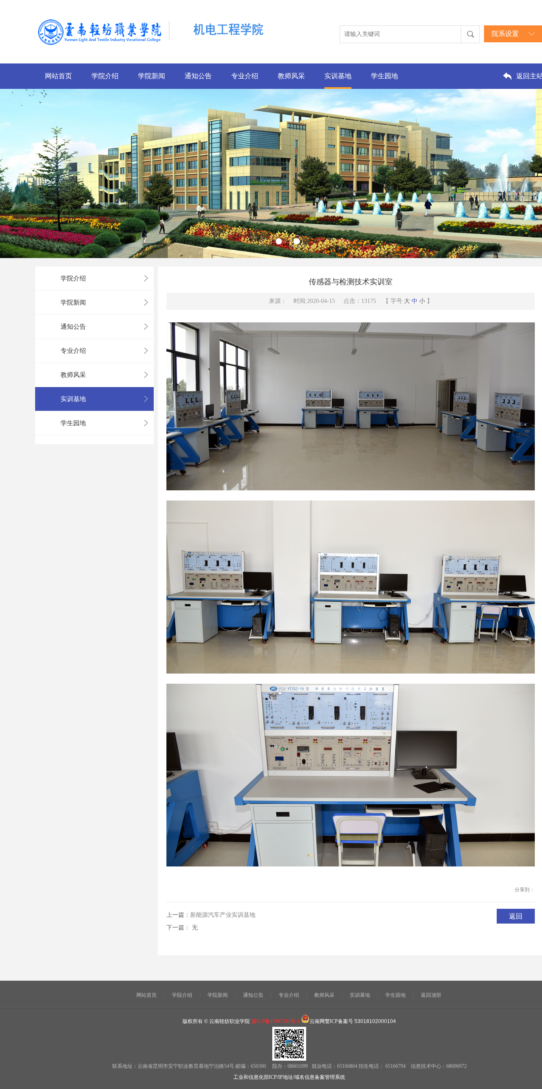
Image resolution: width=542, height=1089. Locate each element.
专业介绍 (244, 76)
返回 (516, 916)
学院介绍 (105, 76)
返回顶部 (431, 995)
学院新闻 (151, 76)
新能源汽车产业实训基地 (222, 915)
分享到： (524, 890)
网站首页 (58, 76)
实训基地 (337, 76)
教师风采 (291, 76)
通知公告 (198, 76)
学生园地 (384, 76)
